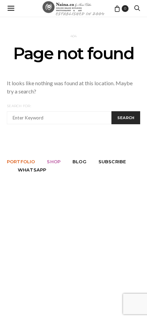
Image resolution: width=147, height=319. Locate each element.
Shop (54, 161)
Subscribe (112, 161)
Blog (79, 161)
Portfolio (21, 161)
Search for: (19, 106)
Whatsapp (32, 170)
